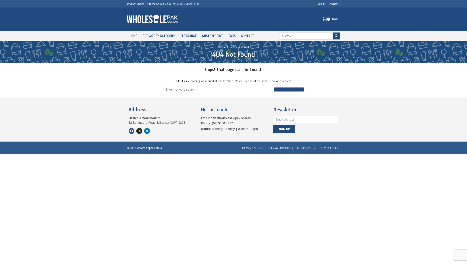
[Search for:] (217, 89)
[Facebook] (131, 131)
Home (222, 47)
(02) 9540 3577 (222, 123)
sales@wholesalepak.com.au (231, 118)
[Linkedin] (147, 131)
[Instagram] (139, 131)
